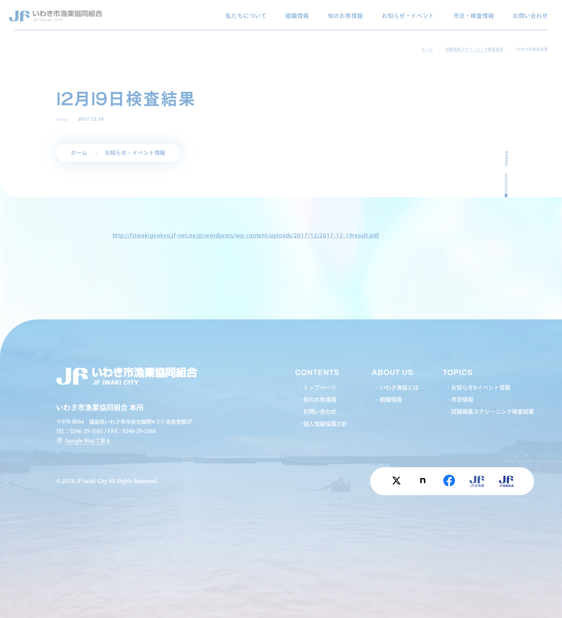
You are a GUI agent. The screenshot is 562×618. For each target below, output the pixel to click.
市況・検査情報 (473, 16)
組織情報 (297, 16)
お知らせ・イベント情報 (135, 152)
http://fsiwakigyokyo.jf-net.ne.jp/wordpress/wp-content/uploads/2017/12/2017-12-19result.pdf (246, 235)
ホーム (79, 152)
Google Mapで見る (88, 440)
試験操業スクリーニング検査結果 (492, 411)
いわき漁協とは (399, 387)
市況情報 (462, 399)
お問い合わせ (530, 16)
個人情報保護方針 (325, 424)
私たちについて (246, 16)
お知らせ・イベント (408, 16)
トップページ (319, 387)
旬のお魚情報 (345, 16)
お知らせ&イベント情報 (480, 387)
